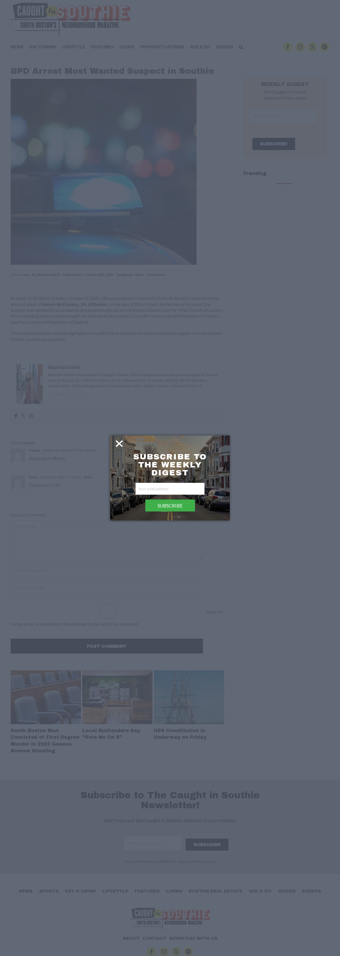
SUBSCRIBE (170, 506)
